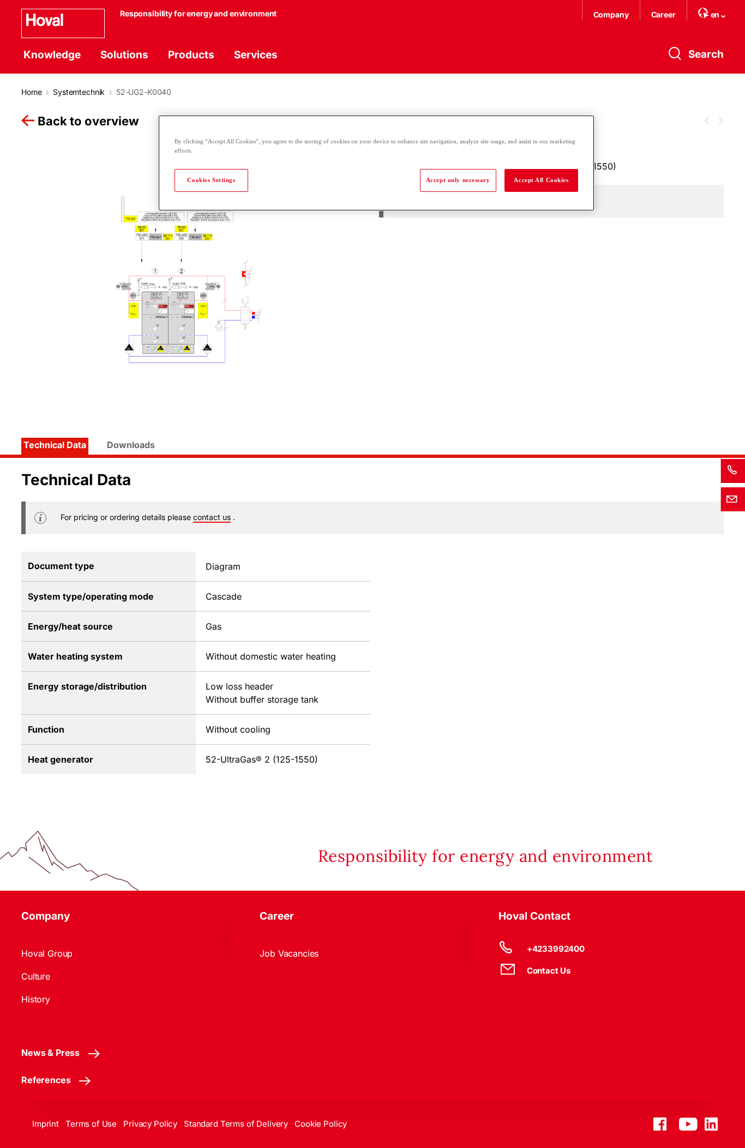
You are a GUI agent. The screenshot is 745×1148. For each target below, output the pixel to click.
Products (191, 55)
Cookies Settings (211, 180)
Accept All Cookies (541, 180)
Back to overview (88, 121)
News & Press (50, 1052)
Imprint (45, 1124)
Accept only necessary (458, 180)
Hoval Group (47, 953)
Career (663, 14)
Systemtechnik (79, 91)
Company (611, 14)
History (35, 999)
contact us (212, 517)
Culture (35, 976)
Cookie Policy (321, 1124)
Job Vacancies (289, 953)
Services (256, 55)
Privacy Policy (150, 1124)
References (45, 1079)
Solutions (124, 55)
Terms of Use (91, 1124)
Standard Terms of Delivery (236, 1124)
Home (31, 91)
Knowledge (52, 55)
